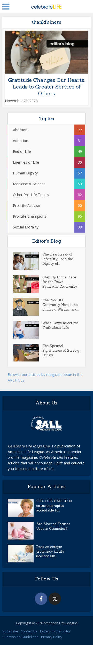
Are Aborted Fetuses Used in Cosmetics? (53, 526)
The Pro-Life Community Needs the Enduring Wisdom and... (60, 305)
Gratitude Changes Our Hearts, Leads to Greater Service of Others (46, 86)
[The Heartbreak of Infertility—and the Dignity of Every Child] (27, 261)
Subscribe (10, 631)
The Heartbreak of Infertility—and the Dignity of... (57, 259)
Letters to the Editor (55, 631)
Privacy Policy (51, 636)
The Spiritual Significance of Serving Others (60, 350)
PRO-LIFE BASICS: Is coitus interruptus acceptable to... (54, 506)
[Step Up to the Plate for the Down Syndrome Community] (27, 284)
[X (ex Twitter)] (55, 599)
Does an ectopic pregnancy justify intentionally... (50, 551)
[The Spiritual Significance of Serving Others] (27, 352)
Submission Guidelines (20, 636)
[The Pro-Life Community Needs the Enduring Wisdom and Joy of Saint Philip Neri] (27, 307)
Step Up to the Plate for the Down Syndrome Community (59, 282)
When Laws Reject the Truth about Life (60, 325)
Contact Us (29, 631)
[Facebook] (41, 599)
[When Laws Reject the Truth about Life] (27, 330)
